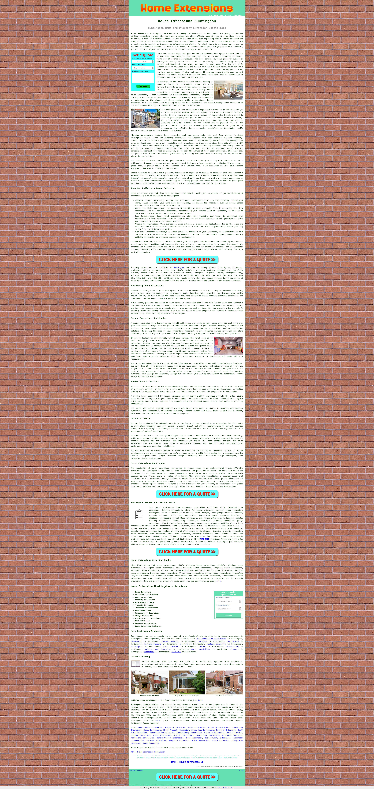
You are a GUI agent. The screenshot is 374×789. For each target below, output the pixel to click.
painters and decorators (158, 649)
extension (235, 103)
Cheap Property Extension (176, 730)
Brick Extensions (201, 741)
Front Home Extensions (150, 727)
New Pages (140, 770)
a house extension (153, 247)
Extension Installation (162, 733)
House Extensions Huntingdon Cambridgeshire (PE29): (159, 34)
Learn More (223, 788)
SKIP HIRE (176, 652)
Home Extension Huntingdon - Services (159, 586)
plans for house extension (199, 510)
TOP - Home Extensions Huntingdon (148, 752)
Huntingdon (179, 268)
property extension (232, 56)
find (139, 565)
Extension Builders (232, 735)
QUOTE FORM (204, 539)
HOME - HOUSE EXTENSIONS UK (187, 762)
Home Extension (234, 733)
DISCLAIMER (238, 15)
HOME (210, 15)
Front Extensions (162, 735)
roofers (184, 644)
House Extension (220, 741)
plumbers (234, 649)
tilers (202, 647)
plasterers (136, 641)
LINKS (216, 15)
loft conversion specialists (211, 639)
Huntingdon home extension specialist (184, 508)
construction (144, 536)
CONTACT (229, 15)
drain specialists (200, 649)
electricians (232, 647)
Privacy (241, 770)
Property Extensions (219, 727)
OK (232, 788)
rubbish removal (170, 641)
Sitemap (132, 770)
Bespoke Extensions (141, 735)
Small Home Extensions (202, 730)
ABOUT (222, 15)
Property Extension (175, 727)
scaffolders (233, 641)
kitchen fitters (152, 644)
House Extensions (152, 730)
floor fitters (170, 647)
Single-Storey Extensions (170, 738)
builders (228, 115)
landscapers (137, 647)
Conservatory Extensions (189, 733)
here (219, 581)
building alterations (231, 523)
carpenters (149, 652)
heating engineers (216, 644)
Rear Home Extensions (142, 738)
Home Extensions (196, 727)
